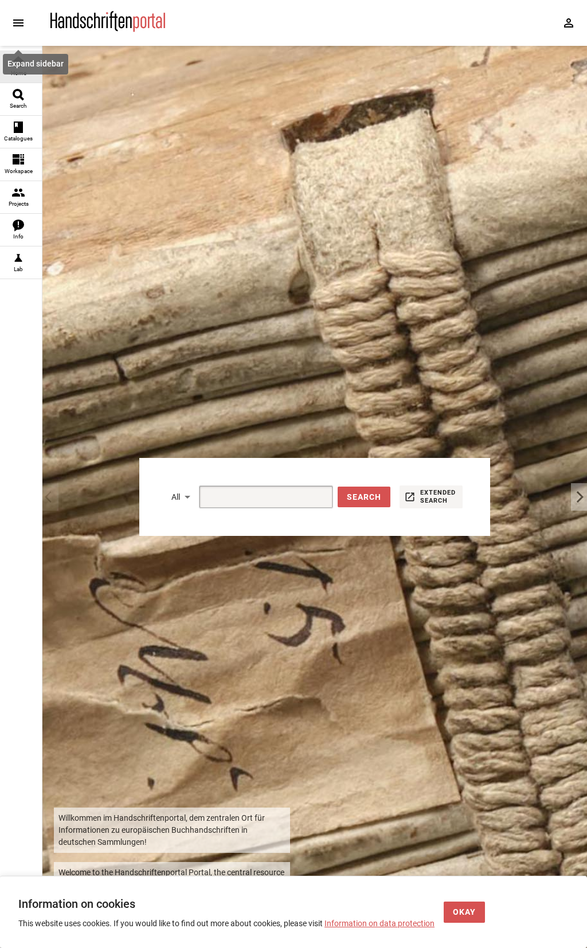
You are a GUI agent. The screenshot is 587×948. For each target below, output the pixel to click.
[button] (364, 497)
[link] (21, 66)
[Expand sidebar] (18, 23)
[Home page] (107, 29)
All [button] (175, 497)
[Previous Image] (50, 497)
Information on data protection (379, 923)
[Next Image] (579, 497)
